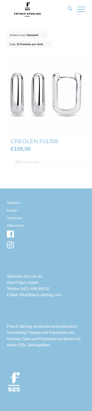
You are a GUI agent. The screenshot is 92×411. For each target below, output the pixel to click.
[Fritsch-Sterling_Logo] (38, 9)
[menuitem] (67, 9)
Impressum (14, 218)
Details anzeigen (28, 161)
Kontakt (12, 210)
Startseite (13, 202)
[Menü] (78, 9)
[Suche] (67, 9)
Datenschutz (15, 225)
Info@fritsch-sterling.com (40, 295)
